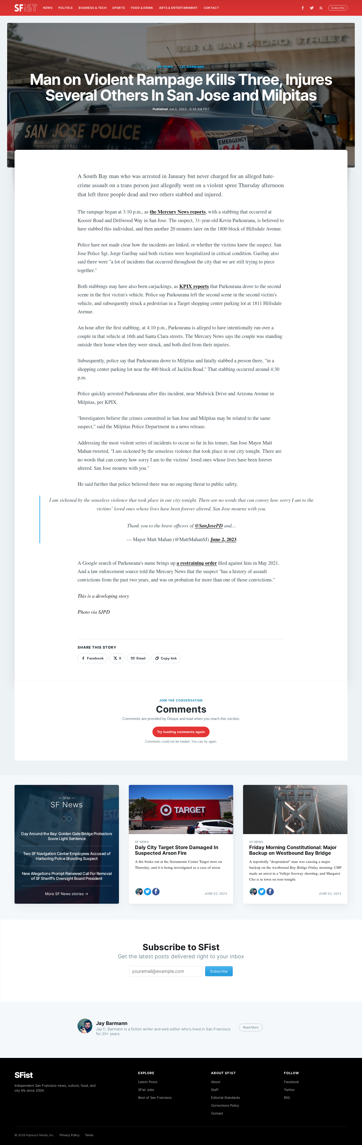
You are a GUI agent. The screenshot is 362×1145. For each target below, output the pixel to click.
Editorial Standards (225, 1097)
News (47, 8)
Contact (211, 8)
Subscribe (338, 8)
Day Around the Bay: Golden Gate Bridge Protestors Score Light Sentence (66, 836)
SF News (165, 67)
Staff (214, 1090)
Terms (89, 1135)
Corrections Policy (225, 1105)
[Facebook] (302, 8)
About (215, 1082)
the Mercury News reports (178, 211)
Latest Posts (147, 1082)
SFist (24, 1075)
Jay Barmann (192, 67)
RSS (287, 1097)
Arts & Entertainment (178, 8)
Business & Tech (92, 8)
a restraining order (197, 562)
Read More (251, 1027)
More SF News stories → (66, 893)
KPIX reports (194, 286)
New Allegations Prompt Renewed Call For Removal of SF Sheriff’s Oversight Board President (67, 876)
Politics (65, 8)
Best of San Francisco (155, 1097)
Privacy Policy (70, 1135)
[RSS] (322, 8)
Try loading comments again (181, 732)
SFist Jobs (146, 1090)
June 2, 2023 (223, 539)
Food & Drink (142, 8)
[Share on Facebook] (156, 891)
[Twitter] (311, 8)
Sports (118, 8)
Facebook (291, 1082)
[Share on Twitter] (147, 891)
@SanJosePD (209, 525)
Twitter (289, 1090)
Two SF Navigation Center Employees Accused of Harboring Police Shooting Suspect (67, 856)
